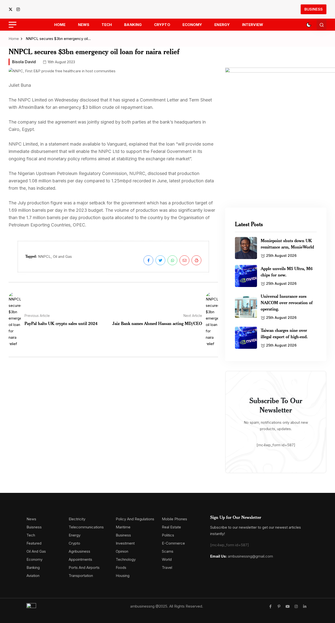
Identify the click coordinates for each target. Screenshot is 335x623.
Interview (252, 24)
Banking (133, 24)
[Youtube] (287, 606)
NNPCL (44, 256)
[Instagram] (296, 606)
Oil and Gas (62, 256)
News (83, 24)
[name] (12, 9)
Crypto (162, 24)
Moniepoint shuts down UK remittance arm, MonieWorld (287, 243)
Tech (107, 24)
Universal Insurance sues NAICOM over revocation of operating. (287, 302)
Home (59, 24)
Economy (192, 24)
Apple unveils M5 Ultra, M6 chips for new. (286, 271)
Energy (222, 24)
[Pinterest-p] (279, 606)
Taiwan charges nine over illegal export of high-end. (284, 333)
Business (313, 9)
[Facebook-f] (270, 606)
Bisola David (24, 61)
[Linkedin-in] (305, 606)
